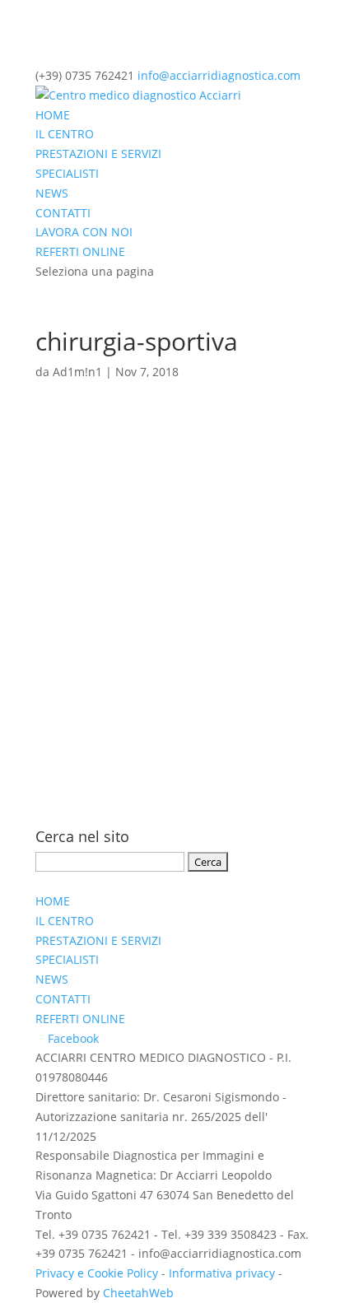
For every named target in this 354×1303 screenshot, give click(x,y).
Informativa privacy (222, 1273)
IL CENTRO (64, 134)
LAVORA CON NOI (84, 232)
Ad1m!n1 (77, 371)
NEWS (51, 193)
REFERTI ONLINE (80, 251)
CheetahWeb (138, 1293)
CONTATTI (63, 213)
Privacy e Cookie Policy (96, 1273)
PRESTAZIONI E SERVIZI (98, 153)
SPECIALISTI (67, 173)
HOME (52, 115)
